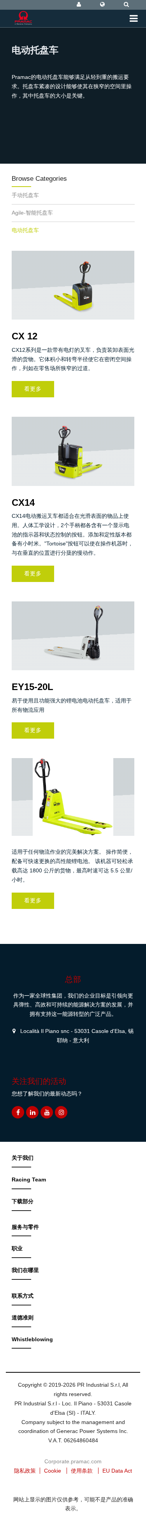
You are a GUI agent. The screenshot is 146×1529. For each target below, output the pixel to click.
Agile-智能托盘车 (32, 213)
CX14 (23, 502)
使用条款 (82, 1471)
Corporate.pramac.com (73, 1461)
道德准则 (22, 1317)
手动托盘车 (25, 195)
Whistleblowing (32, 1339)
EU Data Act (117, 1471)
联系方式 (22, 1296)
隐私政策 (25, 1471)
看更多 (33, 389)
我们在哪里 (25, 1270)
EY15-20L (32, 686)
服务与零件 (25, 1227)
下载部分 (22, 1201)
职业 (17, 1248)
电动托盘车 (25, 230)
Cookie (52, 1471)
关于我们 (22, 1158)
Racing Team (29, 1179)
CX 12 (24, 336)
